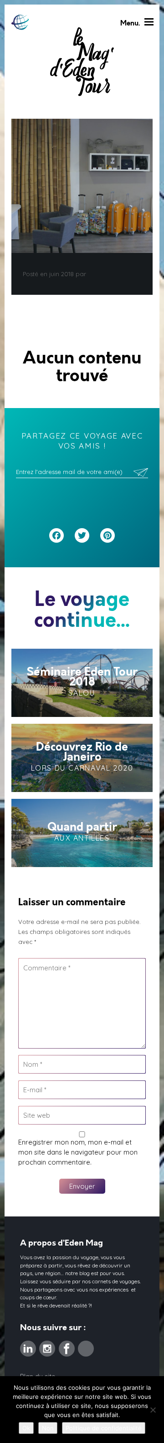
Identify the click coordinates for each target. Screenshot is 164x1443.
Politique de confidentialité (104, 1428)
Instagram (47, 1346)
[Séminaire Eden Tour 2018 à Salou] (82, 683)
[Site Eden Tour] (20, 22)
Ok (26, 1428)
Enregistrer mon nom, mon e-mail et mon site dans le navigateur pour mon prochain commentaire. (78, 1152)
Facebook (67, 1346)
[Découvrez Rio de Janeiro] (82, 758)
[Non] (152, 1409)
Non (48, 1428)
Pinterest (86, 1346)
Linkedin (28, 1346)
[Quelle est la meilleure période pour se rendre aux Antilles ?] (82, 833)
